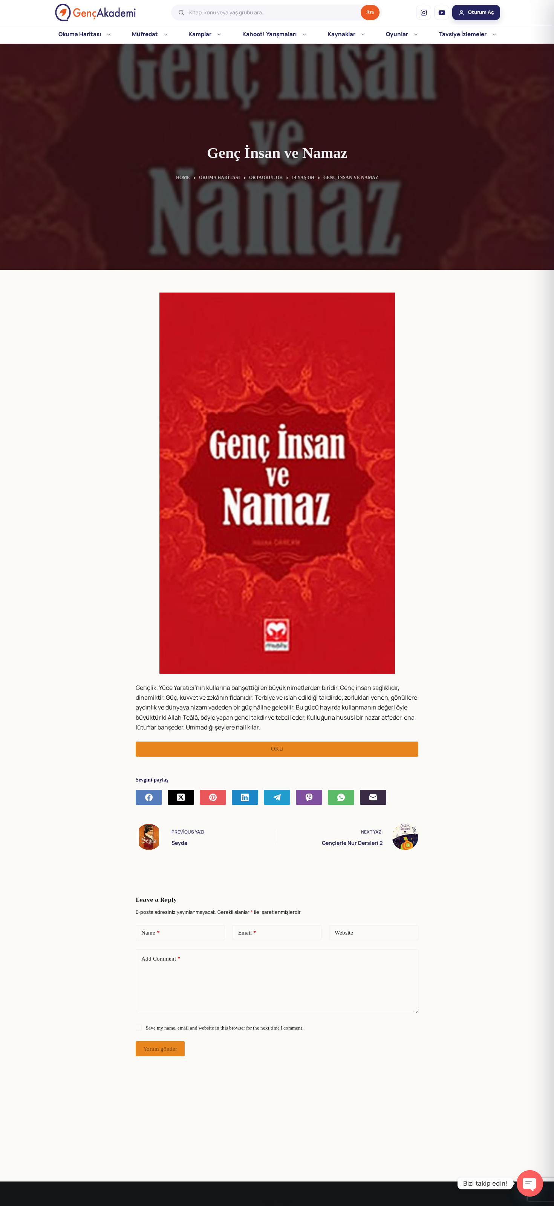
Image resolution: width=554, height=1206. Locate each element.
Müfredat (145, 34)
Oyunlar (397, 34)
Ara (370, 12)
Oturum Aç (481, 12)
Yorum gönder (160, 1049)
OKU (277, 749)
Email (247, 933)
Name (150, 933)
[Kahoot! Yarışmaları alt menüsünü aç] (304, 34)
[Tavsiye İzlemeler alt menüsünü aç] (494, 34)
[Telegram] (277, 797)
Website (344, 933)
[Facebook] (149, 797)
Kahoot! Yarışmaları (269, 34)
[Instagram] (423, 12)
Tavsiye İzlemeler (463, 34)
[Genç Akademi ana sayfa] (95, 12)
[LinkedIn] (245, 797)
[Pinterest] (213, 797)
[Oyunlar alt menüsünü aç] (416, 34)
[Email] (373, 797)
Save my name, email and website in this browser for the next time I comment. (224, 1028)
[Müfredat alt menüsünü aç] (165, 34)
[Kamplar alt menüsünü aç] (219, 34)
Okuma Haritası (79, 34)
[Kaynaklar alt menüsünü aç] (363, 34)
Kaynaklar (341, 34)
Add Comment (161, 959)
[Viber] (309, 797)
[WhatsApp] (341, 797)
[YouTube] (441, 12)
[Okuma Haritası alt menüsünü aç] (109, 34)
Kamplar (199, 34)
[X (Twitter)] (181, 797)
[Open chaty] (530, 1183)
